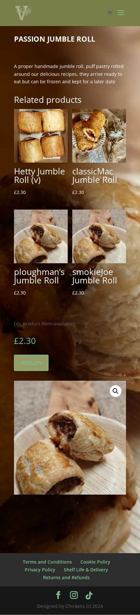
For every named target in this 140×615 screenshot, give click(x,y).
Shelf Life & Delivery (86, 570)
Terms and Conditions (47, 562)
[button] (115, 391)
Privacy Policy (40, 570)
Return (31, 362)
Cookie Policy (95, 562)
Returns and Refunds (66, 577)
